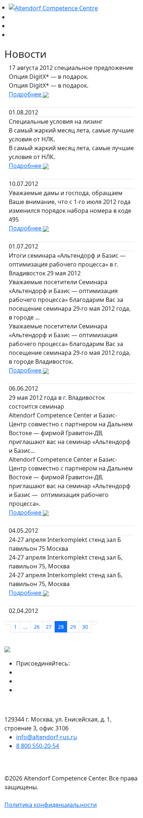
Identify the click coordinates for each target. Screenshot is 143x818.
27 (49, 626)
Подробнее (26, 94)
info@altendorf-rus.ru (46, 737)
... (25, 626)
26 (37, 626)
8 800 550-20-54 (37, 746)
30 (85, 626)
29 (73, 626)
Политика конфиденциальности (50, 805)
